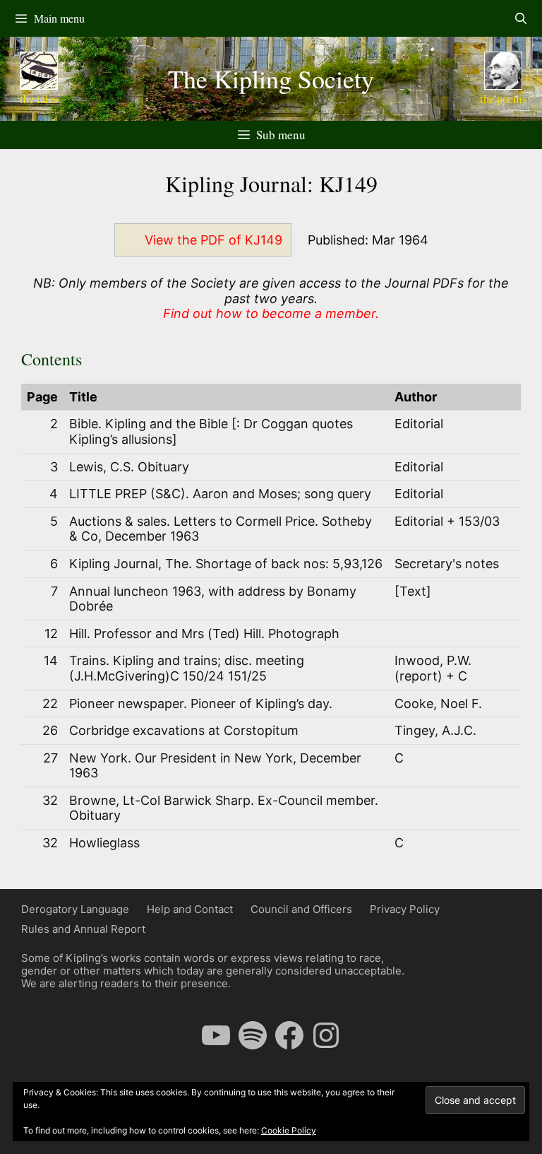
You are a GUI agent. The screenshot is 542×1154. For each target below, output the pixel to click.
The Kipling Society (271, 78)
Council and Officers (301, 909)
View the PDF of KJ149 (213, 239)
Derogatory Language (75, 909)
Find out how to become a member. (271, 313)
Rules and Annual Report (83, 929)
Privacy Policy (405, 909)
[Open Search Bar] (520, 18)
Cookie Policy (288, 1130)
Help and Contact (190, 909)
